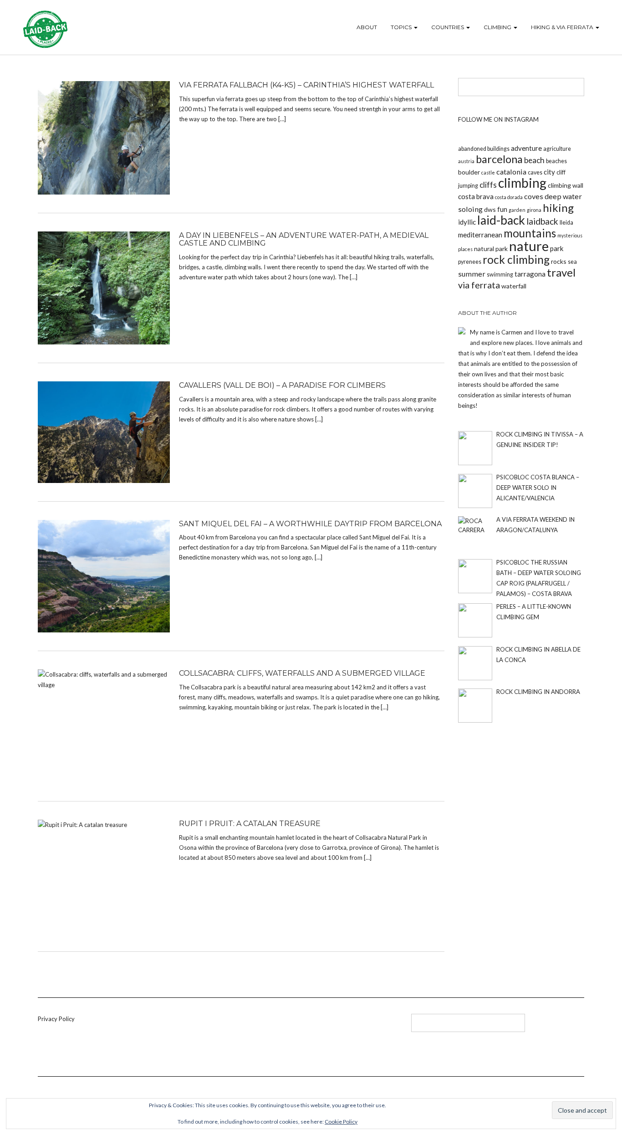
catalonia (511, 171)
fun (502, 209)
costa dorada (509, 197)
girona (534, 210)
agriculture (557, 148)
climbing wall (565, 185)
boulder (469, 172)
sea (572, 261)
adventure (526, 148)
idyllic (467, 222)
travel (561, 272)
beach (534, 160)
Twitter (245, 1026)
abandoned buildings (484, 148)
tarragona (530, 274)
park (557, 248)
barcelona (499, 159)
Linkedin (230, 1026)
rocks (558, 261)
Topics (402, 27)
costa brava (476, 196)
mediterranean (480, 235)
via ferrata (479, 284)
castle (488, 172)
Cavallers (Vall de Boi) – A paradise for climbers (282, 385)
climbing (522, 182)
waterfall (513, 286)
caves (535, 172)
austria (466, 161)
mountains (530, 233)
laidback (542, 221)
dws (490, 209)
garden (517, 210)
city (549, 172)
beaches (556, 161)
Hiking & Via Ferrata (563, 27)
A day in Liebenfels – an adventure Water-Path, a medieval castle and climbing (303, 239)
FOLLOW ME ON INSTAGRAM (498, 119)
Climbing (498, 27)
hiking (558, 207)
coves (533, 196)
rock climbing (516, 259)
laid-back (501, 220)
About (367, 27)
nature (529, 246)
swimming (500, 274)
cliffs (488, 185)
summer (471, 273)
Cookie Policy (341, 1121)
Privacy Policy (56, 1018)
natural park (491, 248)
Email (275, 1026)
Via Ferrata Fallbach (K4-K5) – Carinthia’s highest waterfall (306, 85)
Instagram (260, 1026)
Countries (448, 27)
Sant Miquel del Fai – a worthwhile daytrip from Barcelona (310, 523)
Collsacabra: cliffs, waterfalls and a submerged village (302, 673)
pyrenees (469, 261)
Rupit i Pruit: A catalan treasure (250, 823)
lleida (566, 222)
